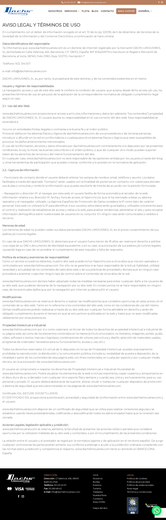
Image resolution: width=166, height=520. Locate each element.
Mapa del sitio (100, 508)
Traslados (98, 492)
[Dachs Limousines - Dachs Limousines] (18, 11)
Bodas (96, 482)
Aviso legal (132, 488)
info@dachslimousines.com (65, 492)
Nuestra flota (99, 495)
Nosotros (55, 11)
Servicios (71, 11)
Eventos (97, 485)
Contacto (107, 11)
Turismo (97, 488)
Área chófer (126, 11)
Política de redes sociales (140, 485)
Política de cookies (137, 478)
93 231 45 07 (60, 485)
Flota (85, 11)
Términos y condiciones (139, 492)
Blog (95, 11)
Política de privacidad (138, 482)
